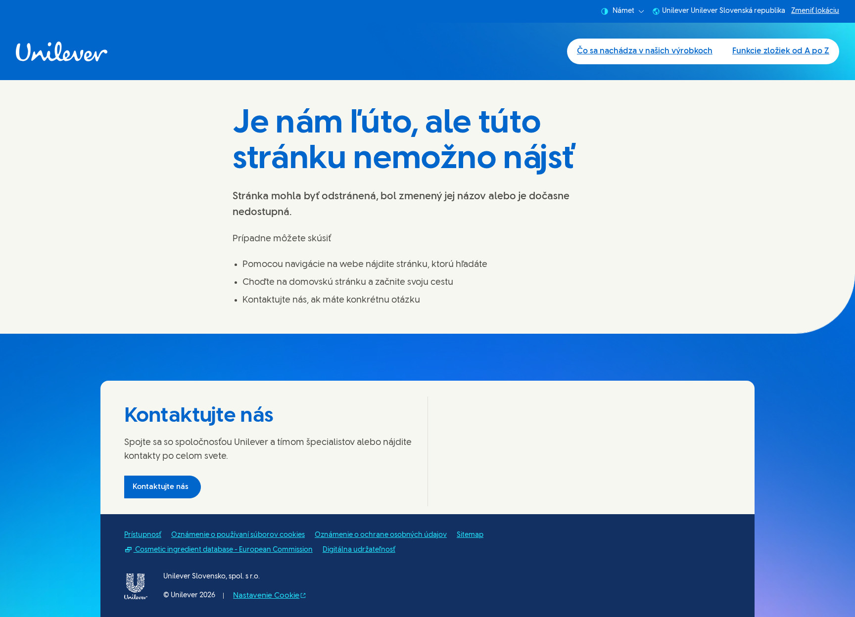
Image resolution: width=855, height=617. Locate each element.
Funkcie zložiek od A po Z (780, 51)
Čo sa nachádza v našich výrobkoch (644, 51)
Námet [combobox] (623, 11)
